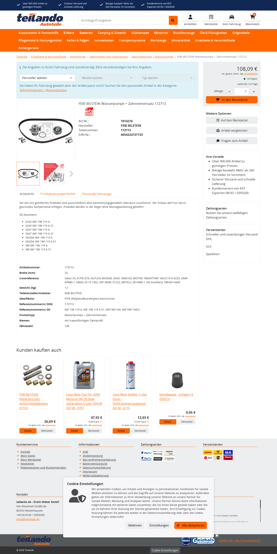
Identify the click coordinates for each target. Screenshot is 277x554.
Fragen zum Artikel (234, 141)
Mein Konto (28, 455)
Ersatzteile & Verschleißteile (215, 40)
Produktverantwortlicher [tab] (58, 194)
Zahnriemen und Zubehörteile (109, 56)
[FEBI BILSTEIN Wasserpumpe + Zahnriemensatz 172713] (46, 131)
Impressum (90, 471)
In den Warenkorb (235, 100)
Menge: (219, 91)
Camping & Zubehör (112, 33)
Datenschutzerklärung (97, 467)
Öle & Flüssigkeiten (213, 33)
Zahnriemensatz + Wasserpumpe (152, 56)
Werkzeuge (158, 40)
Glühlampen (140, 33)
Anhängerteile (28, 48)
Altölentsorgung (93, 455)
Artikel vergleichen (234, 130)
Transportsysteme (132, 40)
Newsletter (27, 463)
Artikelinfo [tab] (27, 194)
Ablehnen (135, 525)
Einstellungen (159, 525)
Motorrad (161, 33)
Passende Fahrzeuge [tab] (96, 194)
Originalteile (241, 33)
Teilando (21, 56)
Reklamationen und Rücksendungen (43, 467)
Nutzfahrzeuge (184, 33)
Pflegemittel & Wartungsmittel (40, 40)
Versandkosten (50, 425)
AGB (85, 451)
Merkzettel (47, 430)
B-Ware (69, 33)
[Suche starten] (173, 20)
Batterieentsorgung (95, 463)
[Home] (40, 19)
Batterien (86, 33)
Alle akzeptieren (192, 525)
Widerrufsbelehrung (96, 475)
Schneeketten (104, 40)
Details (28, 430)
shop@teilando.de (27, 519)
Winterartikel (180, 40)
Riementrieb (78, 56)
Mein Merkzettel (31, 459)
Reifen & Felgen (78, 40)
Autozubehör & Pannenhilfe (38, 33)
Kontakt (25, 451)
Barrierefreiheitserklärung (99, 459)
